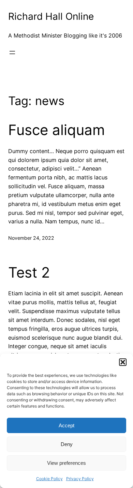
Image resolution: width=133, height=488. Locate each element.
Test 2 (29, 272)
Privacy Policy (80, 478)
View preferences (66, 463)
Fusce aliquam (56, 129)
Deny (67, 444)
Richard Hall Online (51, 16)
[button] (122, 362)
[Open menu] (12, 52)
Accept (66, 425)
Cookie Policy (49, 478)
